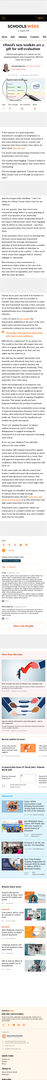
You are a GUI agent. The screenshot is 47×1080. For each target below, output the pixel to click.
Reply (7, 601)
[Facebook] (9, 1025)
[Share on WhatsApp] (4, 545)
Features (34, 37)
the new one (18, 148)
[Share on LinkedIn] (21, 545)
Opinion (22, 37)
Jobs (13, 37)
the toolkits (25, 319)
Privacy (4, 1061)
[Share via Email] (26, 545)
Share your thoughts (23, 626)
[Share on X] (15, 545)
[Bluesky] (14, 1025)
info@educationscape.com (13, 1049)
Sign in (40, 18)
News (4, 37)
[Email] (24, 1025)
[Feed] (4, 1025)
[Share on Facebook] (9, 545)
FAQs (4, 1064)
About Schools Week (9, 1072)
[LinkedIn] (19, 1025)
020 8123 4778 (10, 1046)
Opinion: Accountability (11, 561)
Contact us (6, 1059)
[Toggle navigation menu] (4, 18)
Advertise (5, 1074)
